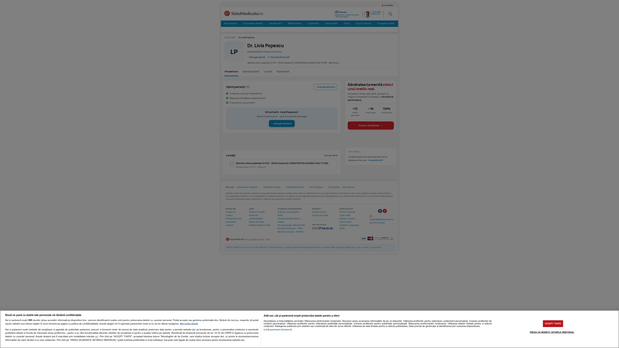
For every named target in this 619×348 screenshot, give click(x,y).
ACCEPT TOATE (553, 323)
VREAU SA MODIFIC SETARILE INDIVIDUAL (552, 332)
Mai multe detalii (189, 323)
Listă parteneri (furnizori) (278, 329)
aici (96, 336)
